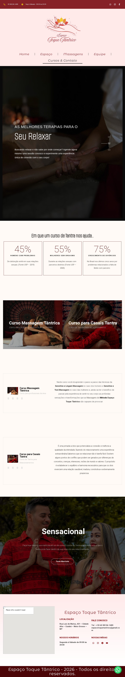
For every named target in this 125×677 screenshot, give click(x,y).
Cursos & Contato (62, 60)
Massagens (73, 54)
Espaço (46, 54)
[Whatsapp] (110, 4)
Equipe (100, 54)
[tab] (109, 136)
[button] (118, 670)
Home (24, 54)
